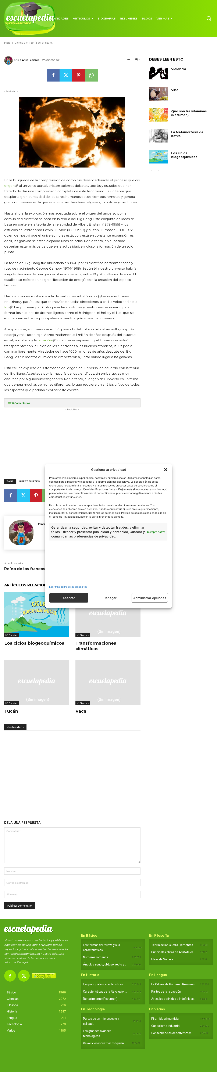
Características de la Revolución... (105, 991)
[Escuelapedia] (9, 60)
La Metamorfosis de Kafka (187, 134)
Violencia (178, 69)
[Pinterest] (78, 75)
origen (9, 186)
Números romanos (95, 957)
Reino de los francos (24, 568)
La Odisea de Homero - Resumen (173, 984)
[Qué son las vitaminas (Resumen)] (158, 115)
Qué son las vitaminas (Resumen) (189, 113)
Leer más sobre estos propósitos (68, 586)
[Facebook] (53, 75)
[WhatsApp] (91, 75)
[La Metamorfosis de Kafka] (158, 136)
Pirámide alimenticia (165, 1018)
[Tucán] (36, 682)
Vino (174, 90)
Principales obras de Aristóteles (172, 952)
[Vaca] (107, 682)
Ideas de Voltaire (162, 959)
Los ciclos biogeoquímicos (34, 643)
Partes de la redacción (166, 991)
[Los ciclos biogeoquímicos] (36, 614)
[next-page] (158, 170)
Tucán (11, 711)
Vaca (80, 711)
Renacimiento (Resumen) (100, 998)
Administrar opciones (149, 598)
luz (6, 307)
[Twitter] (66, 75)
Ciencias (13, 635)
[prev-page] (151, 170)
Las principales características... (104, 984)
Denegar (110, 598)
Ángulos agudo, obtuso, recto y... (104, 964)
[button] (166, 469)
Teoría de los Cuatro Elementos (172, 945)
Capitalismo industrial (165, 1026)
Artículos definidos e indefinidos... (173, 998)
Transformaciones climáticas (95, 646)
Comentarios (21, 403)
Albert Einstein (29, 481)
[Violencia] (158, 72)
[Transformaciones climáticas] (107, 614)
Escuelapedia (29, 60)
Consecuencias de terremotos (171, 1033)
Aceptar (69, 598)
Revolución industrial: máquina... (104, 1043)
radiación (45, 340)
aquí (24, 962)
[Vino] (158, 93)
